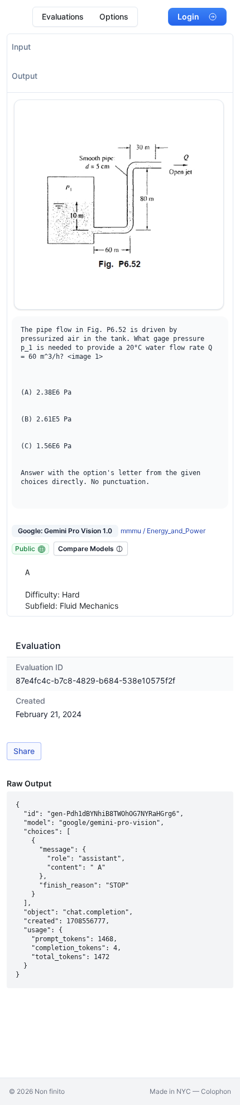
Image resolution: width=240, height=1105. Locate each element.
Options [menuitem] (113, 16)
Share (24, 751)
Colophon (216, 1091)
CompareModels (86, 548)
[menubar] (85, 17)
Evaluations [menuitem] (63, 16)
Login (188, 16)
